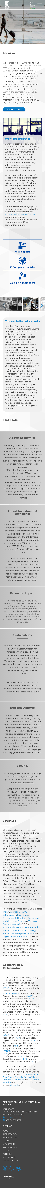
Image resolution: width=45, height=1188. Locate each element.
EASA (29, 996)
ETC (25, 1059)
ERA (33, 1040)
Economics (22, 915)
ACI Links (7, 1154)
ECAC (6, 988)
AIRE (16, 1046)
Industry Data (10, 1134)
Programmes (10, 1147)
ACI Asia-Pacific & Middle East (21, 1075)
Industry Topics (11, 1137)
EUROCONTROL (11, 993)
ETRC (21, 1056)
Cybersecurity (9, 915)
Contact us (8, 1151)
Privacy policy (10, 1161)
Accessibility (9, 1157)
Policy (6, 912)
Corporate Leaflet (14, 109)
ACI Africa (30, 1074)
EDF (33, 1061)
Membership (9, 1144)
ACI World (14, 1085)
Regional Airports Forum (15, 936)
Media (6, 1141)
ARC (5, 1053)
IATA (18, 1038)
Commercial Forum (13, 927)
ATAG (6, 1035)
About (6, 1131)
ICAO (5, 1014)
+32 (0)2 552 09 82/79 (15, 1117)
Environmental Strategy (15, 918)
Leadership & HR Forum (22, 933)
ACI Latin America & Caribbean (20, 1078)
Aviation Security (18, 912)
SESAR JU (34, 998)
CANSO (7, 1051)
